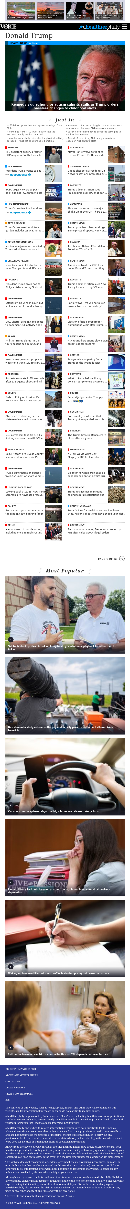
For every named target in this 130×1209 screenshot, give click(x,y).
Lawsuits (75, 185)
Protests (13, 374)
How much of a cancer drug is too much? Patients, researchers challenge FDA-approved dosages (94, 127)
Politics (13, 279)
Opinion (75, 355)
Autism (33, 43)
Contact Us (12, 1081)
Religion (75, 241)
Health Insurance (18, 204)
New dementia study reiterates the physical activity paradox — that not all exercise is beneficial (35, 139)
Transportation (79, 166)
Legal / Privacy (15, 1087)
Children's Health (18, 260)
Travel (11, 336)
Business (13, 147)
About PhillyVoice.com (20, 1069)
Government (77, 147)
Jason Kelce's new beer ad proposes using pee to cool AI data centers (93, 133)
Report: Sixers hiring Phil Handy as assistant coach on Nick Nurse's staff (91, 139)
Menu (124, 26)
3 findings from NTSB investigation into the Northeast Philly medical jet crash (31, 133)
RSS (7, 1099)
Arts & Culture (16, 222)
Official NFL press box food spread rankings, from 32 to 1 (34, 127)
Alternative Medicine (20, 241)
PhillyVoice (8, 26)
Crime (11, 525)
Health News (19, 43)
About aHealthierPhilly (21, 1075)
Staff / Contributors (19, 1093)
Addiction (76, 204)
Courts (12, 392)
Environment (77, 449)
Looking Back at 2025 (20, 487)
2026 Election (16, 449)
